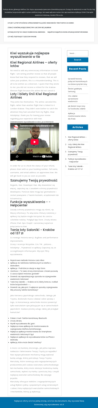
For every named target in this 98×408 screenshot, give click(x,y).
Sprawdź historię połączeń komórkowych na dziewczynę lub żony (77, 81)
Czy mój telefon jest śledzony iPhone (22, 37)
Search (77, 60)
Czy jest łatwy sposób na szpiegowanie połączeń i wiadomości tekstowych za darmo (41, 23)
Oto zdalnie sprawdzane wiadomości (73, 99)
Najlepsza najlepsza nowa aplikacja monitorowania (68, 32)
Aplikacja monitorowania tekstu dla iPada (77, 116)
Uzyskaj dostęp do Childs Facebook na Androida (26, 32)
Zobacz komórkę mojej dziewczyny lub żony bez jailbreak (29, 27)
